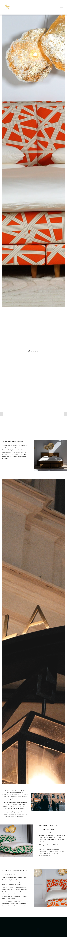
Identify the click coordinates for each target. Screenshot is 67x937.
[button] (1, 414)
